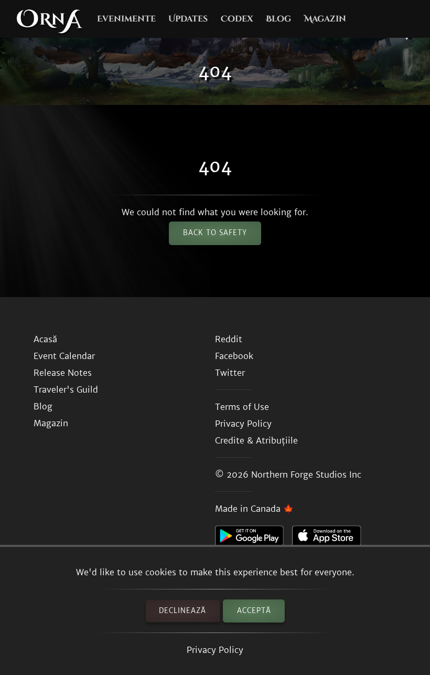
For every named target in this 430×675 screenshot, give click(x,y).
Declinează (182, 610)
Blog (278, 19)
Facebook (234, 356)
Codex (237, 19)
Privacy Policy (215, 650)
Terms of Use (242, 407)
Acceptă (254, 610)
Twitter (230, 372)
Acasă (45, 339)
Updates (188, 19)
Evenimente (126, 19)
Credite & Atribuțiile (256, 440)
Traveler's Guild (66, 389)
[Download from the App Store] (330, 538)
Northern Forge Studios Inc (306, 474)
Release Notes (63, 372)
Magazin (325, 19)
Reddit (228, 339)
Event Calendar (64, 356)
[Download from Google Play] (253, 538)
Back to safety (215, 232)
